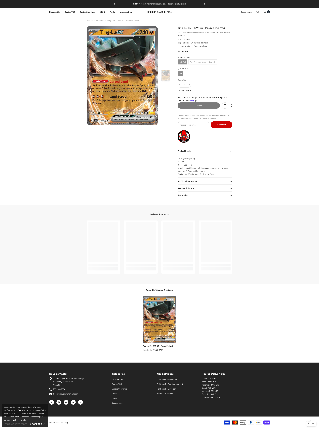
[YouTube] (73, 402)
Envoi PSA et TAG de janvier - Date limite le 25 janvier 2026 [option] (159, 4)
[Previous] (114, 4)
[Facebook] (51, 402)
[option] (122, 75)
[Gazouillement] (80, 402)
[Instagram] (58, 402)
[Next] (204, 4)
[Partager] (230, 106)
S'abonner (221, 124)
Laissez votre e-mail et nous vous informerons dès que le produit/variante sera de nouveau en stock (203, 117)
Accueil (90, 20)
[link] (225, 105)
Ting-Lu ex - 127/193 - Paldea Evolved (158, 346)
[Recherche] (257, 12)
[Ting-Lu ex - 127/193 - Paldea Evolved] (159, 319)
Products (100, 20)
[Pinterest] (66, 402)
